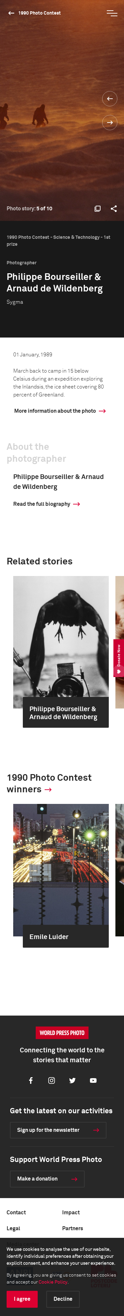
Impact (71, 1212)
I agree (22, 1299)
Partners (72, 1228)
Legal (13, 1228)
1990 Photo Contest (39, 13)
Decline (63, 1299)
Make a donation (37, 1179)
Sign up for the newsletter (48, 1130)
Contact (16, 1212)
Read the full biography (41, 504)
